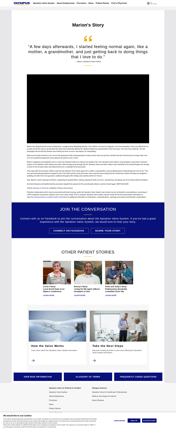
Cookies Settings (119, 420)
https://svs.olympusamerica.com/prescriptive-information (47, 197)
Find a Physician (119, 3)
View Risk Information (38, 377)
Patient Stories (102, 3)
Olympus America (99, 388)
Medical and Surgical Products (104, 396)
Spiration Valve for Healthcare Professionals (109, 392)
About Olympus (98, 400)
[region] (88, 420)
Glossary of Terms (39, 188)
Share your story (108, 230)
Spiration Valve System (44, 3)
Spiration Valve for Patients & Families (65, 388)
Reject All (134, 420)
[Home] (22, 3)
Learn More (48, 295)
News (91, 3)
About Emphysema (66, 3)
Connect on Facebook (68, 230)
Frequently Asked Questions (138, 377)
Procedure (81, 3)
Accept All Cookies (149, 420)
